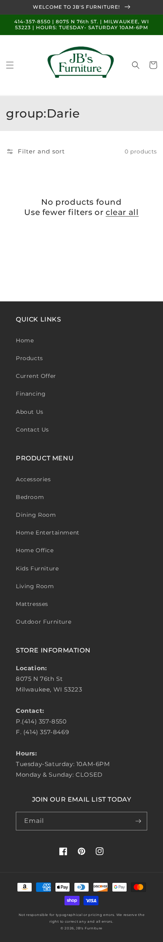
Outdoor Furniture (43, 621)
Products (29, 358)
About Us (30, 411)
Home (25, 340)
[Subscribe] (138, 821)
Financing (30, 393)
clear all (122, 212)
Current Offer (36, 375)
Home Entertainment (48, 532)
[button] (10, 65)
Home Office (35, 550)
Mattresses (32, 603)
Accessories (33, 479)
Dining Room (36, 514)
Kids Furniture (37, 568)
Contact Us (32, 429)
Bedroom (30, 497)
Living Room (35, 586)
